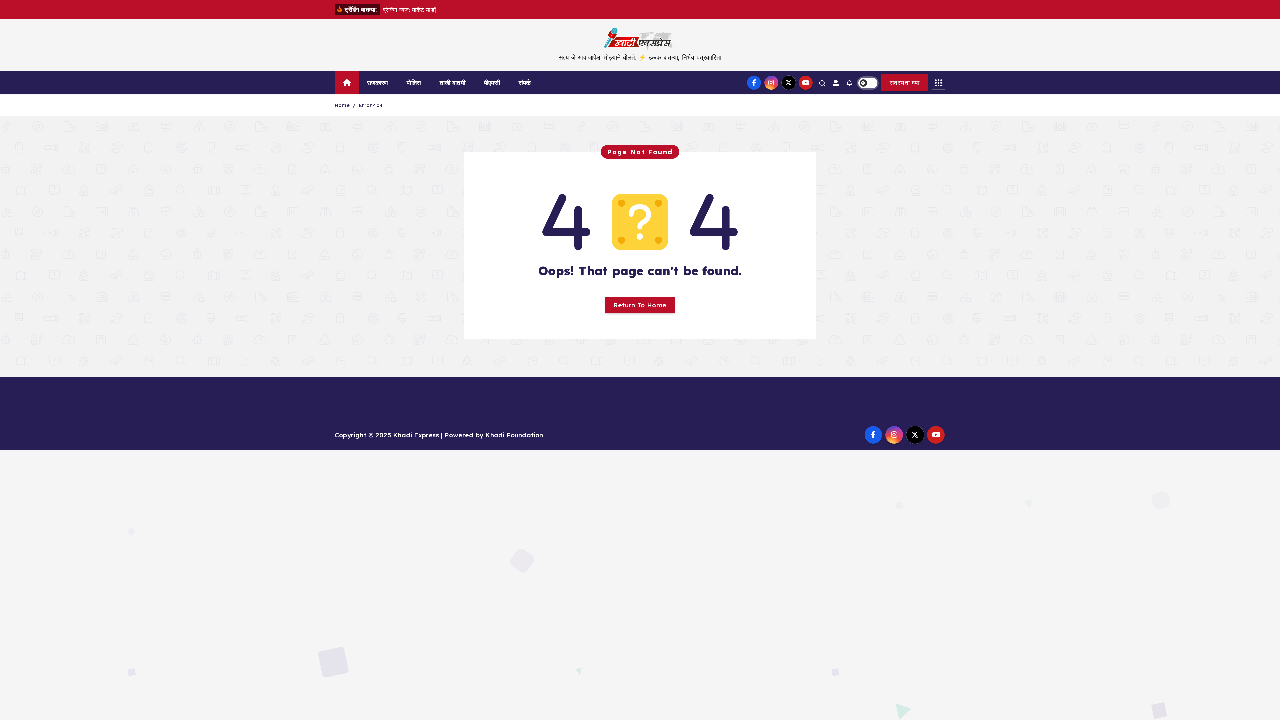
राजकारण (377, 83)
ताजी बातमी (452, 83)
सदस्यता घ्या (904, 83)
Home (342, 105)
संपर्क (525, 83)
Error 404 (371, 105)
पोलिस (414, 83)
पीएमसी (492, 83)
